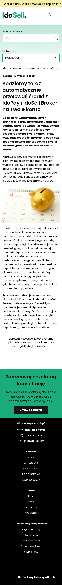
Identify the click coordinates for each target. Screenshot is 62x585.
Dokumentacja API (31, 540)
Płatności (49, 68)
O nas (31, 496)
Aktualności (31, 513)
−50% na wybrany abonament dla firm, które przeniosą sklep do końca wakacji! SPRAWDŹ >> (31, 4)
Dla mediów (31, 507)
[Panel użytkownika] (49, 15)
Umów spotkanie (31, 410)
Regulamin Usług (31, 529)
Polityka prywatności (31, 546)
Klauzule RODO (31, 551)
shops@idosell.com (34, 440)
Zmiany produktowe (26, 68)
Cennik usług (31, 535)
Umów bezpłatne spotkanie (36, 577)
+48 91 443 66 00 (34, 435)
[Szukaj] (56, 38)
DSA (31, 557)
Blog (5, 68)
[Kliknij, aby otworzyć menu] (56, 15)
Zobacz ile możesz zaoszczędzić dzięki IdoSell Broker (31, 344)
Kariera (31, 501)
